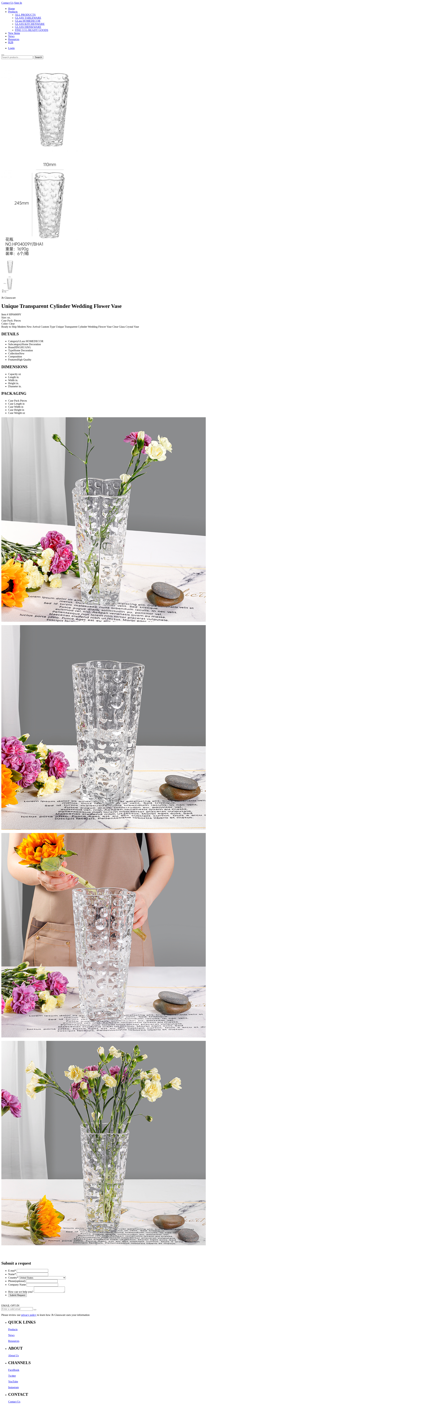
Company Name (17, 1284)
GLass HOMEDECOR (27, 20)
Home (11, 8)
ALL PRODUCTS (25, 14)
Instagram (13, 1387)
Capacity (13, 374)
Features (12, 359)
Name (12, 1274)
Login (11, 48)
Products (13, 11)
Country (13, 1277)
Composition (15, 356)
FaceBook (13, 1370)
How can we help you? (20, 1291)
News (11, 36)
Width (11, 380)
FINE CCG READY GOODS (31, 30)
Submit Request (17, 1295)
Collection (13, 353)
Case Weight (15, 412)
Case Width (14, 406)
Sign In (18, 2)
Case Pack (13, 400)
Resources (13, 39)
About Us (13, 1355)
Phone (16, 1281)
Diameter (13, 386)
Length (12, 377)
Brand (11, 347)
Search (38, 57)
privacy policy (28, 1314)
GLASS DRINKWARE (28, 27)
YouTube (13, 1381)
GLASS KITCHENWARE (30, 23)
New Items (14, 33)
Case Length (15, 403)
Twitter (12, 1375)
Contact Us (7, 2)
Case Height (14, 409)
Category (13, 341)
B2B (10, 42)
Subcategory (15, 344)
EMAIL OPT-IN (10, 1305)
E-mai (12, 1270)
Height (11, 383)
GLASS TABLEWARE (28, 17)
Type (11, 350)
